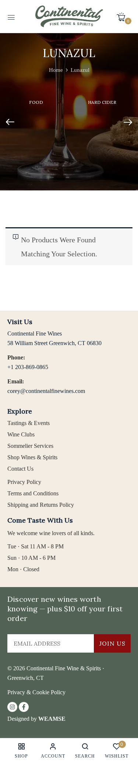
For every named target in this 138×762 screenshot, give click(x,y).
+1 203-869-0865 (27, 367)
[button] (124, 17)
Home (56, 70)
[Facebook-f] (24, 707)
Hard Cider (102, 102)
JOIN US (112, 643)
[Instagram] (12, 707)
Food (36, 102)
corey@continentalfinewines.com (46, 391)
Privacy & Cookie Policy (36, 692)
